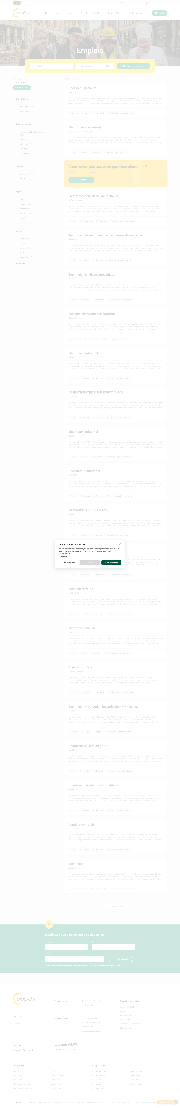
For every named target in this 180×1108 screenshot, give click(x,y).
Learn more (63, 556)
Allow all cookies (111, 562)
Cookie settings (69, 562)
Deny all (90, 562)
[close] (119, 544)
